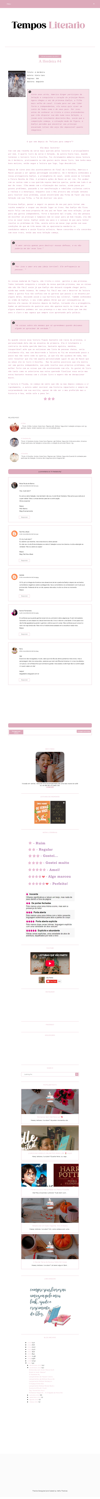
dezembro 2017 (36, 1365)
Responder (24, 517)
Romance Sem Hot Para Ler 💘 (50, 1117)
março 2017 (34, 1402)
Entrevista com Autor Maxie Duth (41, 1370)
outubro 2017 (35, 1395)
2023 (30, 1349)
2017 (30, 1363)
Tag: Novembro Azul (37, 1390)
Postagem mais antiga (84, 731)
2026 (30, 1343)
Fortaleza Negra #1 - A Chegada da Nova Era (46, 1393)
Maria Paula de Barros (26, 483)
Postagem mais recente (16, 732)
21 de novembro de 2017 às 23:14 (28, 486)
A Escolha (24, 453)
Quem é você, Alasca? (37, 1372)
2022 (30, 1352)
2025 (30, 1345)
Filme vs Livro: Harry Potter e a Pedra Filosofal (50, 1190)
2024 (30, 1347)
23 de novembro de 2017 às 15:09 (28, 613)
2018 (30, 1361)
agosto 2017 (34, 1399)
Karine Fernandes (25, 611)
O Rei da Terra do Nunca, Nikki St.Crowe (50, 1262)
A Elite (23, 423)
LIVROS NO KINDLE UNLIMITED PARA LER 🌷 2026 (50, 1153)
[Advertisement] (50, 1426)
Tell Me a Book (24, 532)
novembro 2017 (36, 1368)
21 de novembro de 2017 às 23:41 (28, 534)
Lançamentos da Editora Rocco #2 (42, 1379)
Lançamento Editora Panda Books (41, 1386)
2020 (30, 1356)
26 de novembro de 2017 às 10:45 (28, 651)
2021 (30, 1354)
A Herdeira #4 (26, 438)
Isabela (21, 575)
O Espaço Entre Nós (36, 1384)
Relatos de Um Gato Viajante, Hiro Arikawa (50, 1226)
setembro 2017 (35, 1397)
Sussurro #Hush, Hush (38, 1388)
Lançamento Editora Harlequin (40, 1381)
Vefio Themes (62, 1491)
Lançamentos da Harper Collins (41, 1377)
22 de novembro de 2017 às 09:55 (29, 577)
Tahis (21, 649)
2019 (30, 1358)
